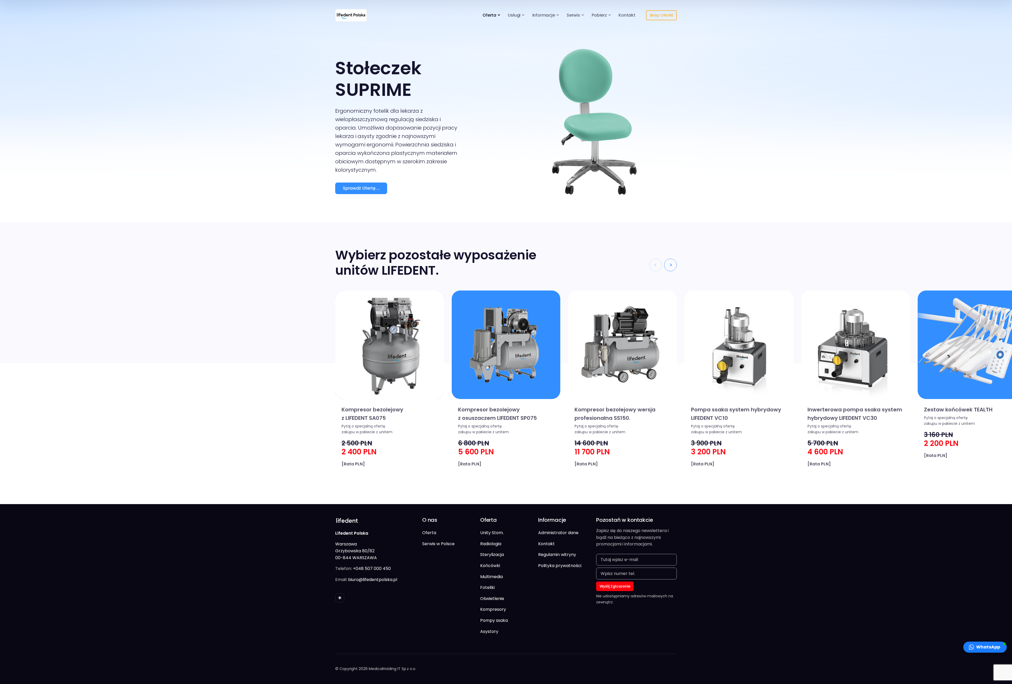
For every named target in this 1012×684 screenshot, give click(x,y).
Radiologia (490, 544)
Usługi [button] (514, 15)
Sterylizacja (492, 555)
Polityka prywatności (559, 566)
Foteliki (487, 587)
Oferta (429, 533)
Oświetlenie (492, 599)
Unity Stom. (492, 533)
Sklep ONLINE (661, 15)
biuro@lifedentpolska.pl (372, 580)
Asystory (489, 631)
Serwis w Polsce (438, 544)
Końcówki (490, 566)
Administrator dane (558, 533)
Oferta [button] (489, 15)
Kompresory (493, 609)
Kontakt (627, 15)
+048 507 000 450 (372, 568)
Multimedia (491, 577)
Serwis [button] (573, 15)
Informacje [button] (543, 15)
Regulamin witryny (557, 555)
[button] (670, 265)
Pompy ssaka (494, 620)
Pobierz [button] (599, 15)
